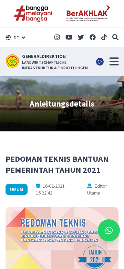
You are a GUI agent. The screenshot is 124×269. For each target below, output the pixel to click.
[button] (114, 61)
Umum (16, 189)
